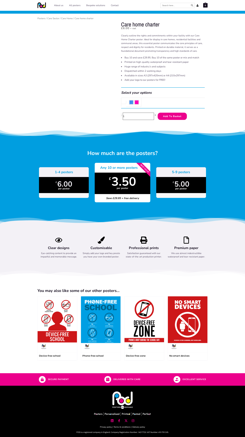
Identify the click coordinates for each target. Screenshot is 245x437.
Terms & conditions (122, 427)
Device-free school (50, 355)
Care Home (67, 18)
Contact (115, 5)
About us (58, 5)
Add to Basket (172, 116)
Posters (41, 18)
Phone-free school (93, 355)
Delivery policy (138, 427)
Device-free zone (136, 355)
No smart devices (179, 355)
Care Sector (53, 18)
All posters (75, 5)
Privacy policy (106, 427)
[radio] (131, 102)
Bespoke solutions (95, 5)
